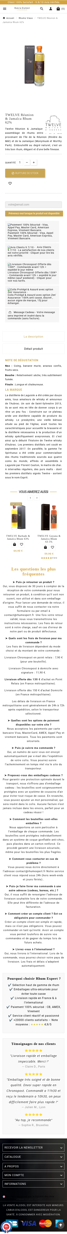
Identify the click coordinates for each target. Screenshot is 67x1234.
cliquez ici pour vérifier (29, 1199)
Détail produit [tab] (33, 348)
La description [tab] (33, 336)
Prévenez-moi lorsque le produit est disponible (34, 213)
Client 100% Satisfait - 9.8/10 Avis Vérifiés (30, 2)
